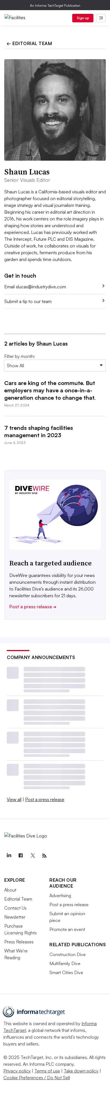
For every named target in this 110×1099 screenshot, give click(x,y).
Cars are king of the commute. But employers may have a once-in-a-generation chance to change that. (50, 390)
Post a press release (32, 606)
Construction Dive (67, 954)
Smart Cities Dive (66, 972)
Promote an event (67, 929)
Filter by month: (19, 356)
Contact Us (15, 908)
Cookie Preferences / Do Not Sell (36, 1077)
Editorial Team (18, 899)
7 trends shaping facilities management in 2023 (38, 431)
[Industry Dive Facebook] (21, 856)
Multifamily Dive (64, 963)
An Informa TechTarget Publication (55, 5)
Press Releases (19, 942)
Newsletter (14, 917)
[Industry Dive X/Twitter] (32, 856)
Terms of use (47, 1071)
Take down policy (81, 1071)
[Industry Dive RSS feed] (44, 856)
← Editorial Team (29, 43)
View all (14, 799)
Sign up (83, 18)
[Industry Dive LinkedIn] (9, 856)
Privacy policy (17, 1071)
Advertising (60, 895)
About (10, 890)
